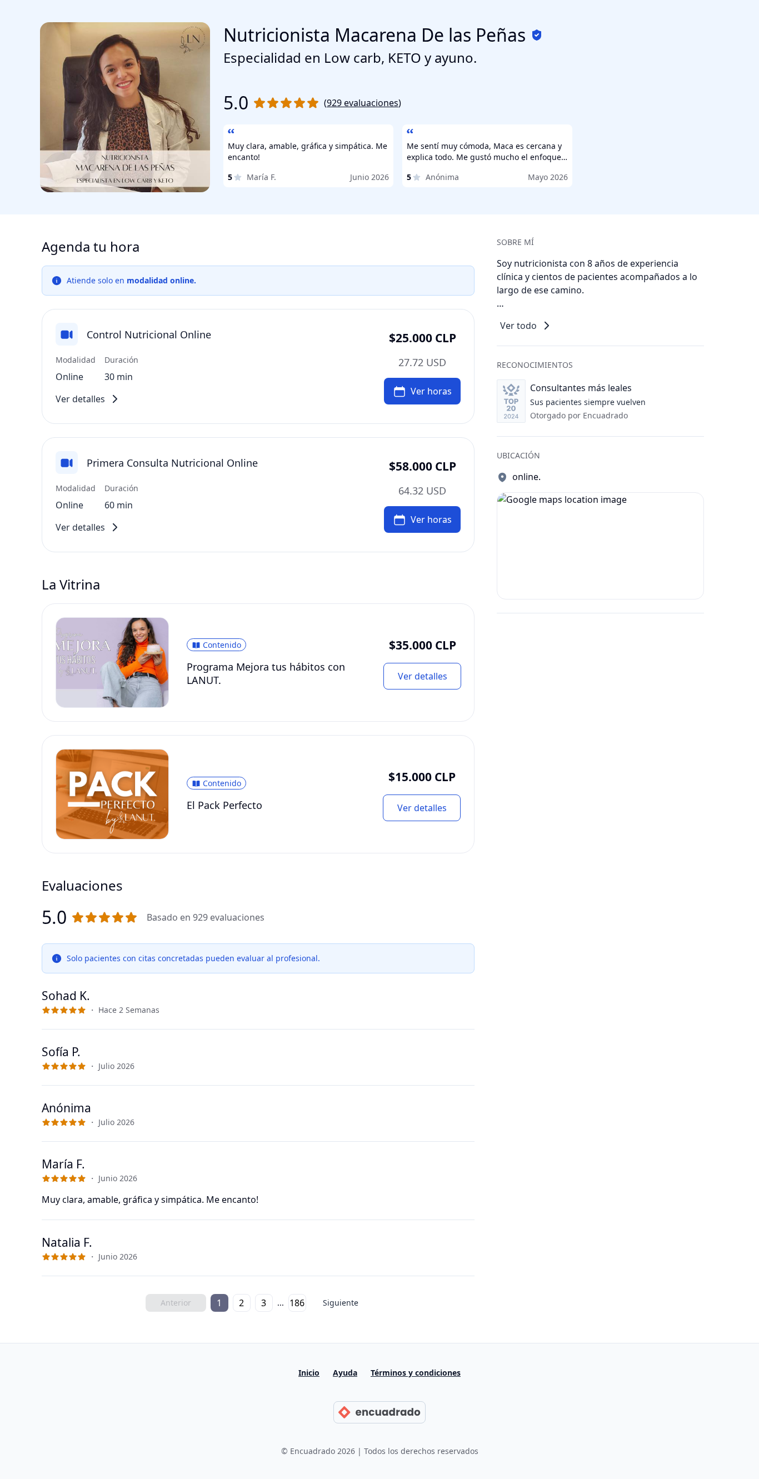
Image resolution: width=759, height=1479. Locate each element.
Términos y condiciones (416, 1372)
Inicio (308, 1372)
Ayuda (345, 1372)
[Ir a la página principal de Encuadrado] (379, 1412)
